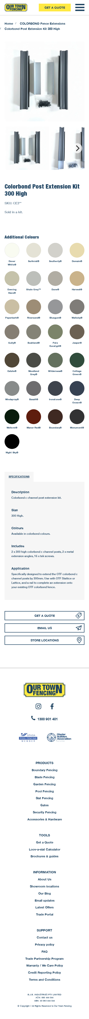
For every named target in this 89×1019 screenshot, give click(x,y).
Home (9, 23)
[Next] (77, 148)
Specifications (19, 476)
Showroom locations (44, 886)
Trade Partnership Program (44, 958)
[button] (79, 7)
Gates (44, 805)
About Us (44, 879)
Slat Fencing (44, 798)
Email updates (45, 900)
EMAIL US (44, 628)
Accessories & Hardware (44, 819)
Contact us (44, 937)
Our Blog (44, 893)
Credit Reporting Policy (44, 972)
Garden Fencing (44, 784)
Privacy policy (44, 944)
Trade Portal (44, 914)
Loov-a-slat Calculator (44, 849)
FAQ (44, 951)
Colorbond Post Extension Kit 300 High (32, 29)
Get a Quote (54, 7)
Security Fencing (44, 812)
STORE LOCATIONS (45, 640)
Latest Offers (44, 907)
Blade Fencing (45, 777)
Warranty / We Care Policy (44, 965)
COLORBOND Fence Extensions (42, 23)
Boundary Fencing (45, 770)
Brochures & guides (44, 856)
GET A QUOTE (44, 615)
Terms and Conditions (44, 979)
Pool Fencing (44, 791)
